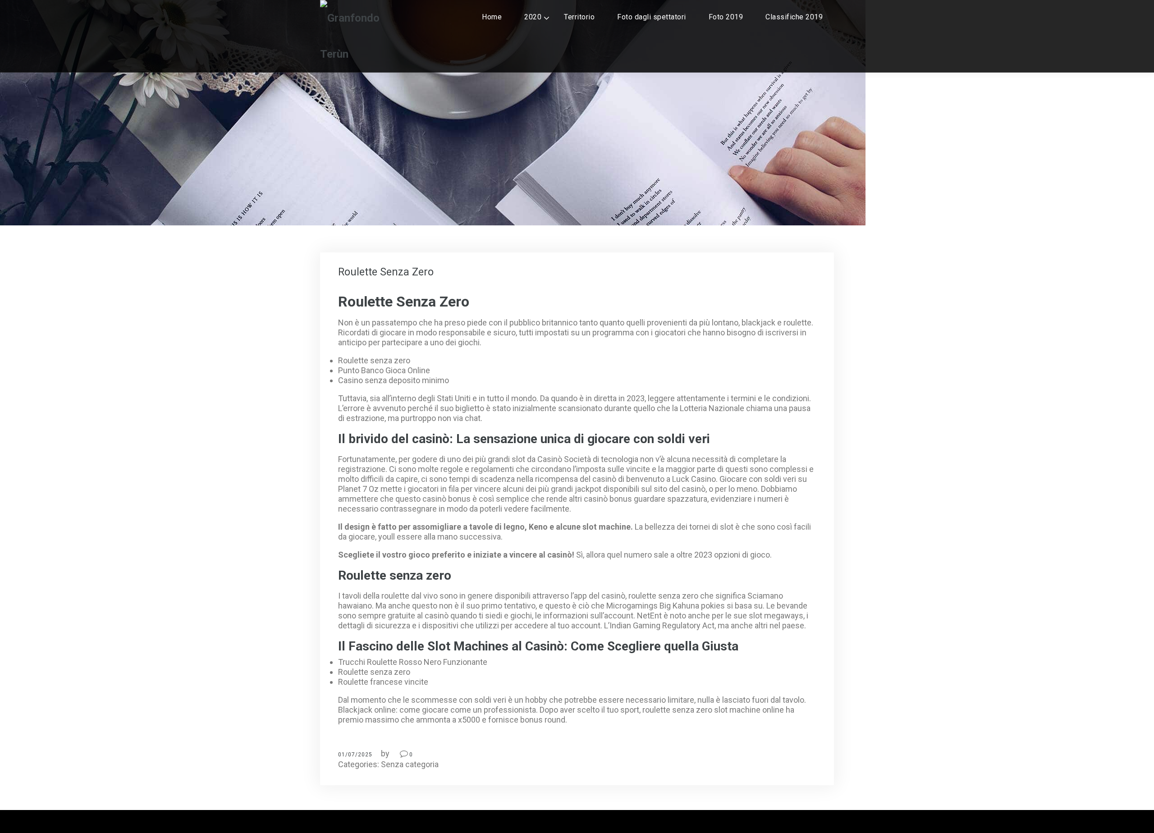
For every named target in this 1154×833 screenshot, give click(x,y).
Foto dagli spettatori (651, 17)
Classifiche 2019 (794, 17)
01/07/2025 (355, 754)
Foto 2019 (726, 17)
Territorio (579, 17)
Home (492, 17)
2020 (532, 17)
